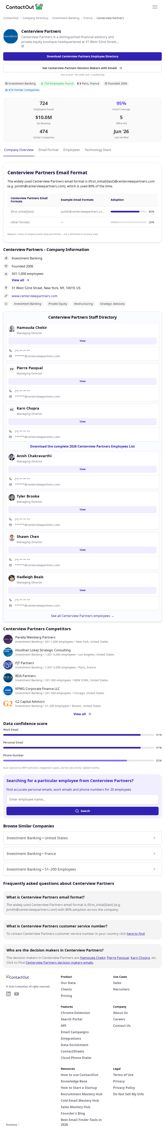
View (83, 341)
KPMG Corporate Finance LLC (37, 688)
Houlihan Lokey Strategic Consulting (43, 650)
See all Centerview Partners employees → (82, 616)
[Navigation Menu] (155, 7)
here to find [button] (136, 933)
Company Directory (35, 18)
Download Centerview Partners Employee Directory (82, 56)
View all (79, 714)
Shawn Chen (28, 536)
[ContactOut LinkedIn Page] (8, 1056)
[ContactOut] (25, 6)
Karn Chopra (140, 958)
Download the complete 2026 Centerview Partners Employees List (82, 446)
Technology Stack (98, 150)
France (88, 18)
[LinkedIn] (22, 46)
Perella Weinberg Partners (35, 637)
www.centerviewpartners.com (35, 296)
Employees (71, 150)
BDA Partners (25, 676)
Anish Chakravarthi (34, 456)
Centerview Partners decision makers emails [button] (59, 962)
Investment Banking (65, 18)
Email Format (48, 150)
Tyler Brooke (28, 496)
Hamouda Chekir (92, 958)
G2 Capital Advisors (30, 701)
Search (85, 811)
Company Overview (19, 150)
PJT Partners (24, 663)
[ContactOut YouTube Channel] (16, 1056)
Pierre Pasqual (118, 958)
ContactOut (11, 18)
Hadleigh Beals (30, 577)
